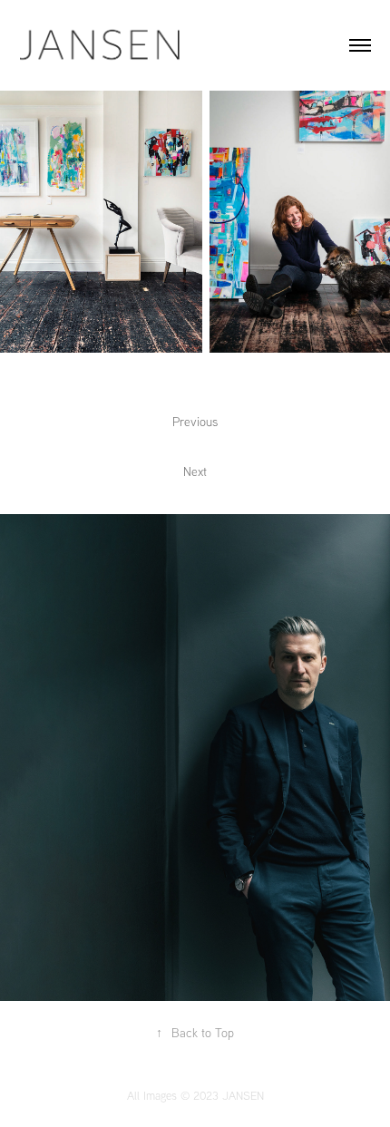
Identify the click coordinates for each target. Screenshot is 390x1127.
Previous (195, 421)
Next (195, 471)
